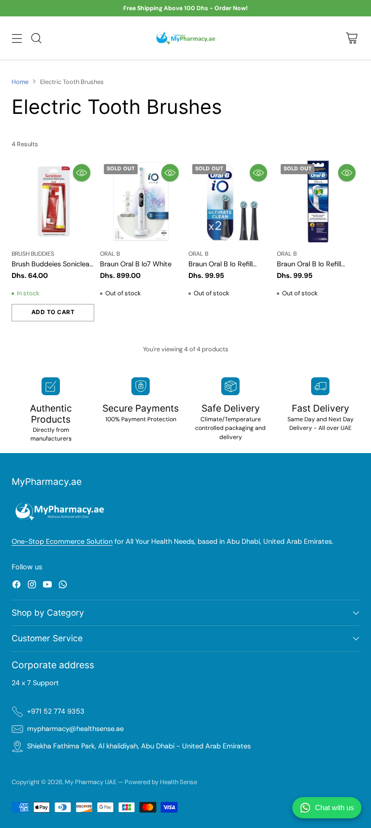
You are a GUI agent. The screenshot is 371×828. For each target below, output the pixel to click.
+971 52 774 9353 (56, 711)
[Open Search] (36, 38)
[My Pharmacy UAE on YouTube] (47, 586)
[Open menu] (17, 38)
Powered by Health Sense (161, 782)
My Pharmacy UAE (90, 782)
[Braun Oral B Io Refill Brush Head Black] (229, 201)
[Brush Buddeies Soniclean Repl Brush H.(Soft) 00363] (53, 201)
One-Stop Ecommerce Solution (62, 541)
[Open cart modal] (351, 38)
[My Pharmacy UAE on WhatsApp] (63, 586)
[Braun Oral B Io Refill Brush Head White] (318, 201)
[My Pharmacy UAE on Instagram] (32, 586)
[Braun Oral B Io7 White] (141, 201)
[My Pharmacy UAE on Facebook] (16, 586)
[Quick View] (81, 172)
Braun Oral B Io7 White (135, 264)
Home (20, 82)
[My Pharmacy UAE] (186, 38)
